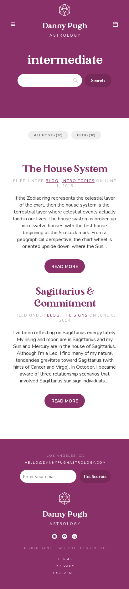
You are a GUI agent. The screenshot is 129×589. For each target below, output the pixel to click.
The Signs (75, 315)
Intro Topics (78, 180)
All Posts (44, 135)
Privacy (65, 566)
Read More (64, 267)
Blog (82, 135)
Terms (65, 559)
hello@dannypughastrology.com (65, 462)
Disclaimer (65, 573)
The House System (65, 169)
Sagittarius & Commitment (65, 298)
